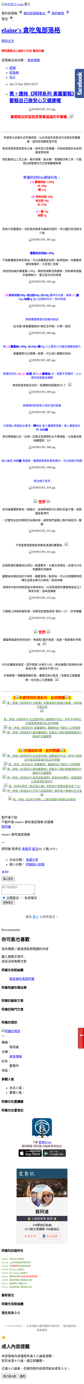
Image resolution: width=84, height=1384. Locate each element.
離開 (22, 1376)
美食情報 (33, 60)
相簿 (12, 68)
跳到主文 (8, 41)
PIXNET (18, 1325)
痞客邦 (26, 849)
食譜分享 (32, 859)
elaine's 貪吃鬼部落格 (31, 30)
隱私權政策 (69, 1325)
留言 (35, 849)
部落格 (14, 72)
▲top (5, 871)
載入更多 (8, 878)
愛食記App (45, 1142)
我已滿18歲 (9, 1376)
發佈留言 (8, 902)
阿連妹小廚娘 (35, 864)
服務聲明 (42, 1330)
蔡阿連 (6, 826)
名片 (12, 77)
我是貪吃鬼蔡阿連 (21, 979)
